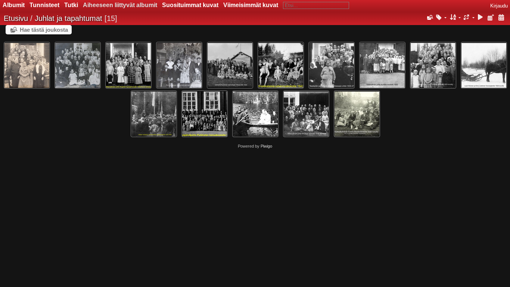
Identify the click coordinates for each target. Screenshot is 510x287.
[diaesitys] (480, 17)
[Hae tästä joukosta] (429, 17)
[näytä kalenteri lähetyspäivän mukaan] (490, 17)
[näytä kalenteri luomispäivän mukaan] (501, 17)
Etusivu (16, 18)
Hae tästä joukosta (44, 30)
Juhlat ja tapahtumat (68, 18)
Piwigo (266, 146)
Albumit (14, 5)
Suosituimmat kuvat (190, 5)
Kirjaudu (499, 6)
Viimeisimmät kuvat (250, 5)
